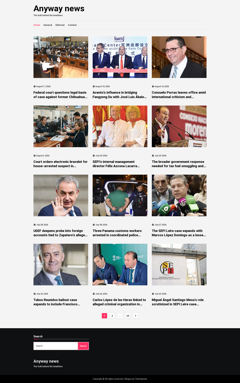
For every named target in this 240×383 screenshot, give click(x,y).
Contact (72, 25)
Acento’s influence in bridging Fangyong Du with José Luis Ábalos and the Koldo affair (119, 97)
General (47, 25)
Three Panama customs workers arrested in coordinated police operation (117, 235)
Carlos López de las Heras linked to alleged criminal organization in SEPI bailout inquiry (119, 304)
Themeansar (141, 379)
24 (127, 315)
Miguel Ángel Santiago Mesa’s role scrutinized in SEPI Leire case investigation (178, 304)
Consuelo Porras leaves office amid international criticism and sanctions (179, 97)
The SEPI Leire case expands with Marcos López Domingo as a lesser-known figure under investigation (179, 235)
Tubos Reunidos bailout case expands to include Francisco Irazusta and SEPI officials (55, 304)
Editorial (60, 25)
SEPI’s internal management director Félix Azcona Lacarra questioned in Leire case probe (116, 166)
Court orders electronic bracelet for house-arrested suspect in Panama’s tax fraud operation (60, 166)
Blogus (128, 379)
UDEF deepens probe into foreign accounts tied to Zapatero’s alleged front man (60, 235)
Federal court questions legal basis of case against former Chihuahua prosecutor (60, 97)
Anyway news (58, 8)
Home (37, 25)
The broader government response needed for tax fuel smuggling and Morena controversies (178, 166)
